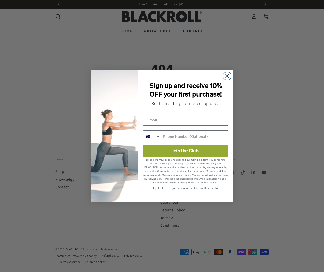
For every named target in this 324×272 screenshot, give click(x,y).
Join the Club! (186, 151)
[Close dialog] (227, 76)
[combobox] (152, 136)
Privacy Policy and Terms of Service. (199, 182)
